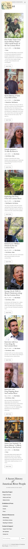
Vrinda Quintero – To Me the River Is (11, 150)
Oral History (8, 156)
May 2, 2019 (8, 395)
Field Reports (15, 102)
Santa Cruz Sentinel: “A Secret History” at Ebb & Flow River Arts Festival (13, 445)
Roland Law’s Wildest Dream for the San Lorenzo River (12, 246)
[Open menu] (25, 2)
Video (13, 156)
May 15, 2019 (8, 297)
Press (7, 50)
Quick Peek (8, 66)
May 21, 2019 (8, 201)
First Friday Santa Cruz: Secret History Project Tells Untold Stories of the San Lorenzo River (13, 42)
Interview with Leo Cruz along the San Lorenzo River (11, 344)
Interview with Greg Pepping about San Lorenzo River (12, 391)
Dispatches (8, 102)
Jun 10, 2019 (8, 100)
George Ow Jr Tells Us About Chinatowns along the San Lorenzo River (13, 293)
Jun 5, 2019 (7, 154)
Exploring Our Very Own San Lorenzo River (13, 197)
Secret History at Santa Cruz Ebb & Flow (12, 97)
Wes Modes (17, 48)
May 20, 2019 (8, 250)
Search (23, 538)
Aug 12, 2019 (8, 48)
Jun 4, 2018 (7, 450)
